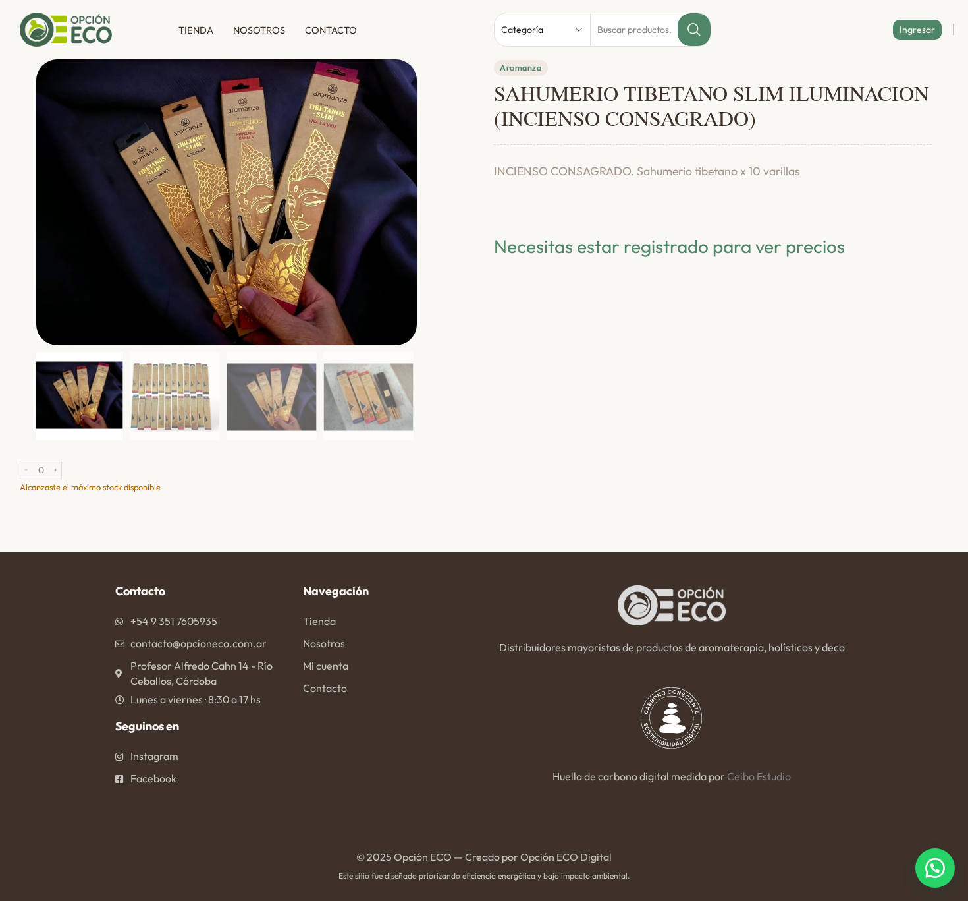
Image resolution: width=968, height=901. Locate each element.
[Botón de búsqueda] (694, 29)
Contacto (331, 30)
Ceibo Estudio (759, 776)
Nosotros (259, 30)
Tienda (195, 30)
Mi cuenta (325, 665)
